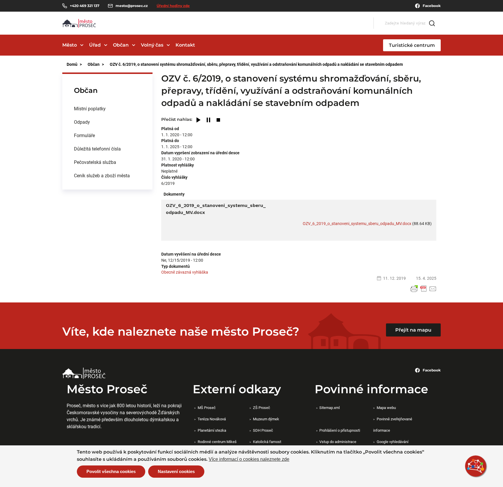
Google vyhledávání (392, 441)
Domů (72, 64)
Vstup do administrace (337, 441)
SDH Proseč (263, 430)
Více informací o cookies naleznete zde (249, 459)
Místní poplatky (90, 108)
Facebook (432, 5)
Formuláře (84, 135)
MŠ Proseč (206, 407)
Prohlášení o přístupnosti (339, 430)
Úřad (95, 45)
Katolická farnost (267, 441)
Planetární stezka (212, 430)
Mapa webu (386, 407)
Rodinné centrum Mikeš (217, 441)
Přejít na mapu (413, 330)
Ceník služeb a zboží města (102, 175)
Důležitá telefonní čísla (97, 149)
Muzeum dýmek (266, 419)
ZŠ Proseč (261, 407)
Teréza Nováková (212, 419)
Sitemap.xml (329, 407)
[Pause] (208, 120)
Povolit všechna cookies (111, 471)
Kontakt (185, 45)
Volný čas (152, 45)
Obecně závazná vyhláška (184, 272)
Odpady (82, 122)
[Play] (198, 120)
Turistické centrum (412, 45)
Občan (121, 45)
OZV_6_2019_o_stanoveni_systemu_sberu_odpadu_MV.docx (357, 223)
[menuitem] (107, 108)
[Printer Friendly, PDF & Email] (424, 288)
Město (69, 45)
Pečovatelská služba (95, 162)
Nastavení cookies (176, 471)
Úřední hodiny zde (173, 5)
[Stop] (218, 120)
